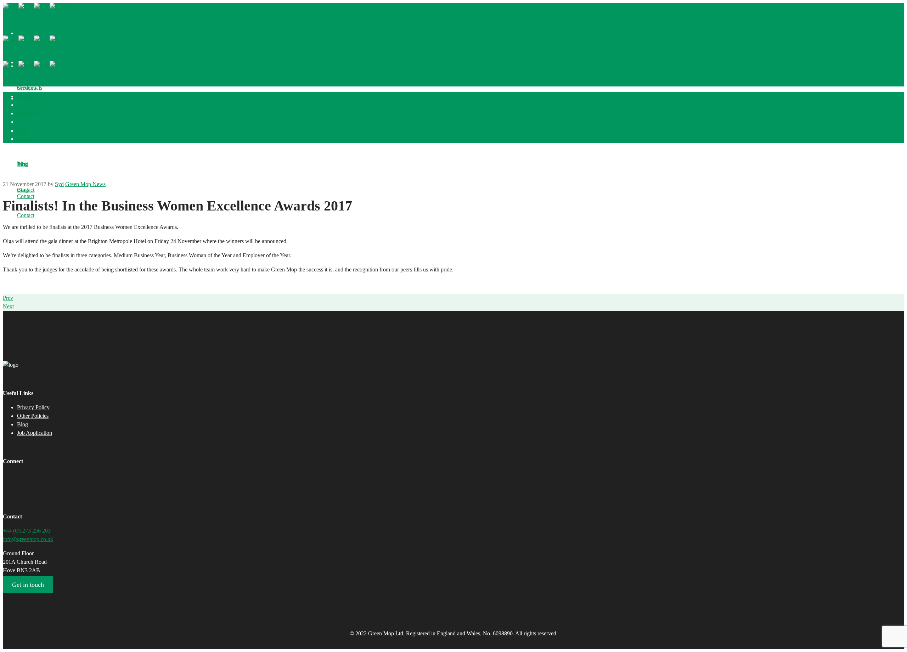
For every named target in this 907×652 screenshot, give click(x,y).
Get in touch (28, 584)
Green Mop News (85, 184)
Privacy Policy (33, 407)
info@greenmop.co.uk (28, 539)
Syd (59, 184)
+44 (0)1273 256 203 (27, 531)
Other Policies (33, 416)
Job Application (34, 433)
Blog (22, 424)
